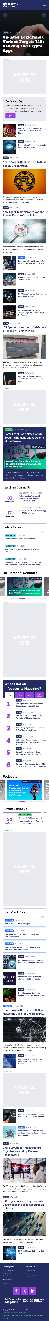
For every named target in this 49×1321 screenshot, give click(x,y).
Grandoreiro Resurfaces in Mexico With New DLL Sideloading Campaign (32, 1061)
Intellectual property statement (13, 1315)
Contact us (6, 1276)
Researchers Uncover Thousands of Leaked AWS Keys (32, 146)
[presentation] (5, 15)
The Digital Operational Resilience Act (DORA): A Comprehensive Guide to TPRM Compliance (24, 563)
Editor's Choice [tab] (39, 695)
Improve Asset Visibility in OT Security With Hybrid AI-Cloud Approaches (22, 948)
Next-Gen (9, 920)
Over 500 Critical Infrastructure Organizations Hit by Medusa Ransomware (22, 1151)
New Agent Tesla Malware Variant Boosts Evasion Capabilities (23, 213)
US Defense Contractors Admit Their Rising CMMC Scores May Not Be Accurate (32, 312)
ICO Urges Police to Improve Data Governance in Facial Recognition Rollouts (23, 1204)
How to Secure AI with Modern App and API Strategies (32, 512)
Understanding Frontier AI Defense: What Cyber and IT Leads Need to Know (29, 498)
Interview (7, 1006)
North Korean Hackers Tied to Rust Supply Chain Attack (24, 163)
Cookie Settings (28, 1315)
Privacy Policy (22, 1312)
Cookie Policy (38, 1315)
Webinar (8, 430)
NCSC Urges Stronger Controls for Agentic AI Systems (32, 295)
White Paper (10, 535)
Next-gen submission (31, 1276)
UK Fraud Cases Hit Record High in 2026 (32, 1252)
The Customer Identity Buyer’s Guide (20, 539)
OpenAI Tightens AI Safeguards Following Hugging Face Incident (31, 1115)
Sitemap (5, 1318)
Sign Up (10, 115)
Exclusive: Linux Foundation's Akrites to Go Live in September (29, 753)
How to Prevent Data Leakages (17, 923)
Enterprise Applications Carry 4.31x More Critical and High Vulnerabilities (31, 765)
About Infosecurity (8, 1270)
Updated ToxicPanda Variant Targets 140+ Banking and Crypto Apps (24, 44)
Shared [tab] (19, 695)
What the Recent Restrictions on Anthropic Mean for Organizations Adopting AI (32, 1132)
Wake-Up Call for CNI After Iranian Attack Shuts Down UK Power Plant (32, 130)
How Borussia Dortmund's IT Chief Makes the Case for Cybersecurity (24, 1011)
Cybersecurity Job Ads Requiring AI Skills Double (31, 278)
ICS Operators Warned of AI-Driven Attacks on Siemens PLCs (24, 329)
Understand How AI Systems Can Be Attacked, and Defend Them (31, 262)
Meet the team (7, 1273)
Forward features (29, 1270)
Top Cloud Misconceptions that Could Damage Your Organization (24, 935)
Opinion (21, 258)
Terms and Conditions (10, 1312)
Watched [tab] (29, 695)
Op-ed (26, 1273)
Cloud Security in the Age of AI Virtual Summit (30, 822)
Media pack (6, 1284)
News (6, 33)
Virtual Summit (25, 815)
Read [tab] (9, 695)
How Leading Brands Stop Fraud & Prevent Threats (22, 550)
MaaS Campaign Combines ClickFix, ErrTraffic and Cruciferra (30, 729)
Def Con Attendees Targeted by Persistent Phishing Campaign (29, 717)
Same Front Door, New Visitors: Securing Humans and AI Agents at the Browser (24, 437)
